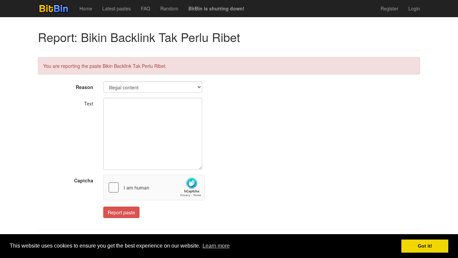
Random (169, 8)
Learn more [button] (216, 246)
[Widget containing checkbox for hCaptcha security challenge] (154, 187)
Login (414, 8)
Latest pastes (116, 8)
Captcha (83, 180)
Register (389, 8)
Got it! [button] (425, 246)
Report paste (121, 212)
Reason (84, 87)
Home (85, 8)
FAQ (145, 8)
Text (88, 103)
